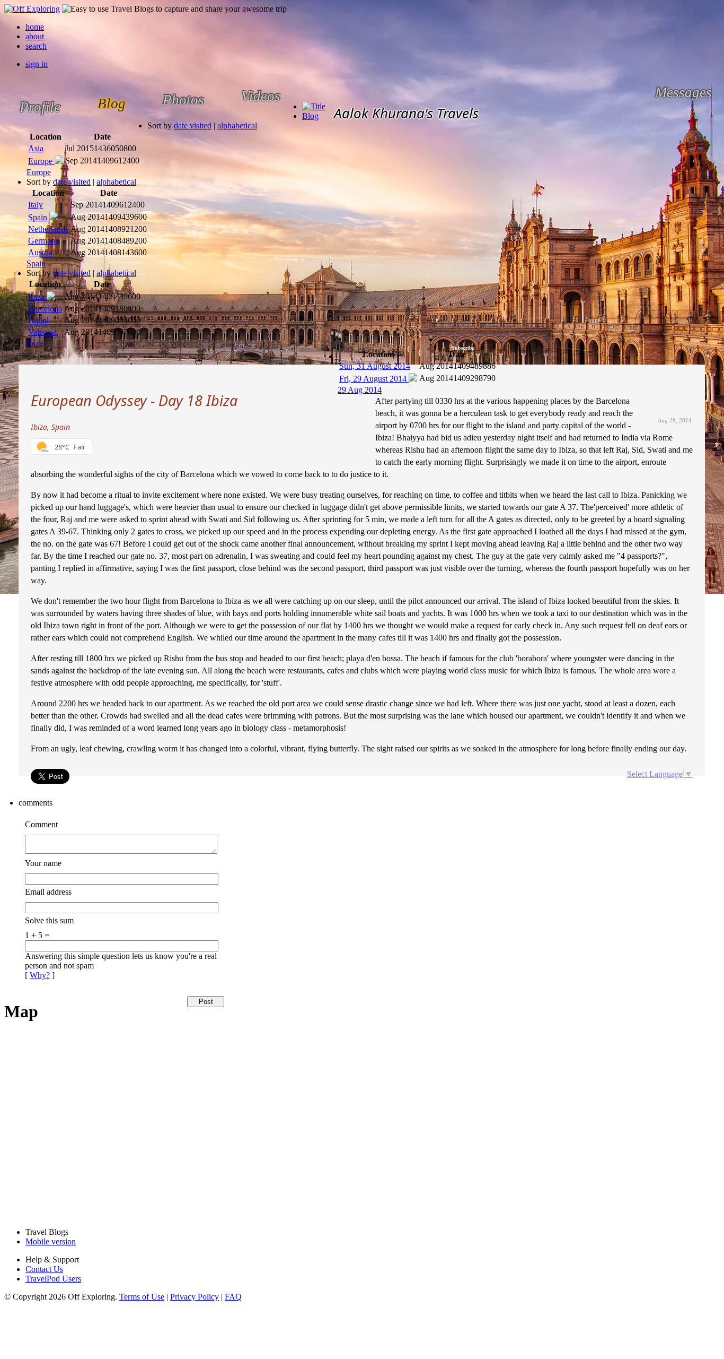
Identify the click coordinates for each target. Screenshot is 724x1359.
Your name (43, 863)
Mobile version (50, 1241)
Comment (41, 824)
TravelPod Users (53, 1278)
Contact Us (44, 1269)
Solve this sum (49, 920)
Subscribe (463, 348)
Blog (310, 115)
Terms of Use (141, 1296)
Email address (48, 891)
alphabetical (237, 125)
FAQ (233, 1296)
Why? (40, 975)
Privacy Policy (194, 1296)
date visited (192, 125)
